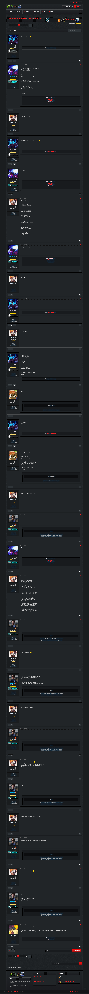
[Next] (27, 25)
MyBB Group (16, 991)
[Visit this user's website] (9, 61)
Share (14, 60)
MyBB (9, 991)
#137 (80, 545)
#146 (80, 813)
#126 (80, 198)
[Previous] (10, 25)
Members (36, 11)
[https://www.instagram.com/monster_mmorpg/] (81, 2)
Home (10, 11)
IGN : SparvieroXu (51, 100)
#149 (80, 892)
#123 (80, 113)
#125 (80, 168)
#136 (80, 514)
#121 (80, 34)
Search (27, 11)
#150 (80, 924)
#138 (80, 575)
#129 (80, 298)
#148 (80, 868)
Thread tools (72, 30)
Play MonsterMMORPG (70, 19)
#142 (80, 704)
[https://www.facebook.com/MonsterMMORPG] (71, 2)
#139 (80, 619)
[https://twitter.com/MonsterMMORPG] (73, 2)
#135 (80, 490)
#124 (80, 137)
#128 (80, 274)
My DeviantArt (51, 99)
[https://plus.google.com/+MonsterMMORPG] (76, 2)
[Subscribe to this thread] (79, 30)
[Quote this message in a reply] (80, 61)
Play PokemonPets (53, 19)
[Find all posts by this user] (11, 61)
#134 (80, 450)
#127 (80, 244)
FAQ (44, 11)
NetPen (24, 991)
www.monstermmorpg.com (24, 984)
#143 (80, 728)
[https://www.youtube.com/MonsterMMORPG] (78, 2)
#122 (80, 64)
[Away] (15, 524)
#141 (80, 673)
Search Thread (76, 950)
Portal (19, 11)
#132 (80, 389)
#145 (80, 783)
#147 (80, 837)
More (51, 11)
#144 (80, 759)
